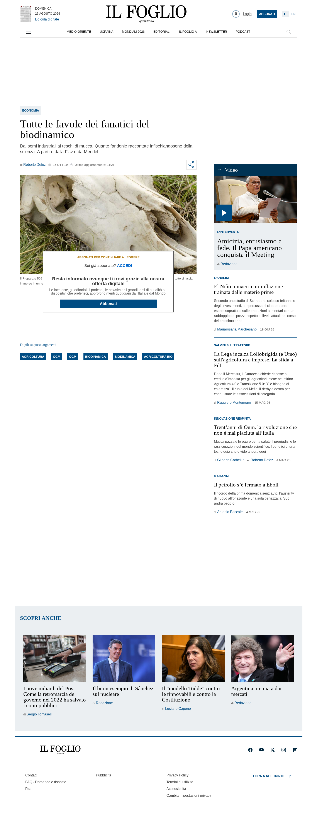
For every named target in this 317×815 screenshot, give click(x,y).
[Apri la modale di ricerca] (288, 32)
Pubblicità (103, 775)
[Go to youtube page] (261, 750)
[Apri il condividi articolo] (191, 165)
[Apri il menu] (28, 32)
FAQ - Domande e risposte (45, 782)
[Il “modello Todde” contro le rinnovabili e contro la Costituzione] (193, 658)
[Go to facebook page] (250, 750)
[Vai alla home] (146, 14)
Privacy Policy (177, 775)
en (293, 14)
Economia (30, 110)
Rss (28, 789)
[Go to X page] (272, 750)
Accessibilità (176, 789)
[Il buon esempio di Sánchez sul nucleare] (124, 658)
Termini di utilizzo (179, 782)
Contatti (31, 775)
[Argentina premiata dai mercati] (262, 658)
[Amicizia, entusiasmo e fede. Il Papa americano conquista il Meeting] (255, 199)
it (285, 14)
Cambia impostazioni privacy (188, 795)
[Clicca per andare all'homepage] (60, 750)
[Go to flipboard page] (295, 750)
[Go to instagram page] (283, 750)
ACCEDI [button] (124, 265)
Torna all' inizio (268, 776)
